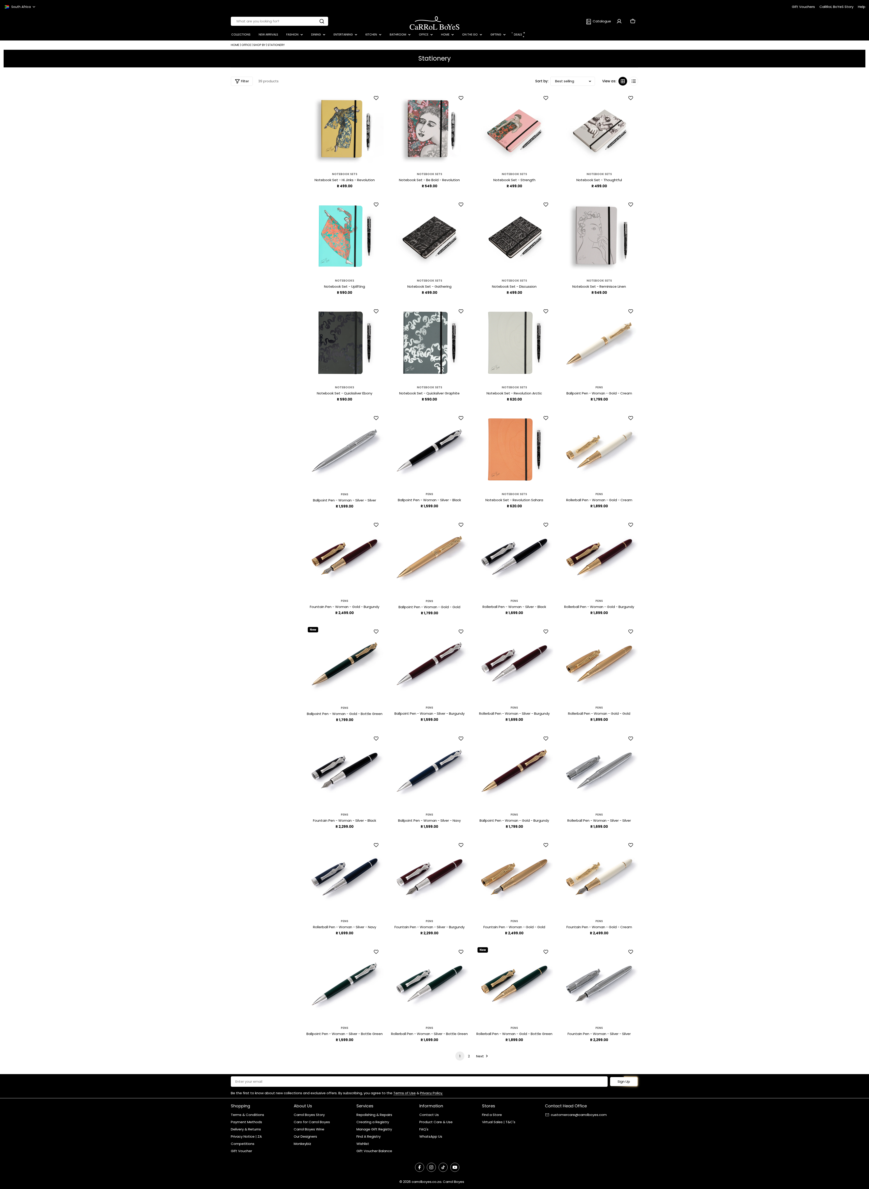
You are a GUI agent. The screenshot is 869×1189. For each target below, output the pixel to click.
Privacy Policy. (431, 1093)
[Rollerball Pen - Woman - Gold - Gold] (599, 664)
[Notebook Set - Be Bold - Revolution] (429, 130)
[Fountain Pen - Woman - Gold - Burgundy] (345, 557)
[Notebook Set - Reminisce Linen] (599, 237)
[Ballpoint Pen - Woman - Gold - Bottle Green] (345, 664)
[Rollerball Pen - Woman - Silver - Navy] (345, 877)
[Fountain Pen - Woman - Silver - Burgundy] (429, 877)
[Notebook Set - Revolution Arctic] (514, 343)
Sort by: (542, 81)
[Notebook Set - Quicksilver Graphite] (429, 343)
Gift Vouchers (803, 6)
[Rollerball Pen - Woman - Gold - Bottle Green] (514, 984)
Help (861, 6)
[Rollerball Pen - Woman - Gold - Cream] (599, 450)
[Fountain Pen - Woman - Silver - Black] (345, 771)
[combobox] (279, 21)
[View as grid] (622, 81)
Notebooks (344, 280)
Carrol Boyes (453, 1181)
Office (246, 45)
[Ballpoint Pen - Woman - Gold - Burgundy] (514, 771)
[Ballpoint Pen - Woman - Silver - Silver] (345, 450)
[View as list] (633, 81)
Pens (599, 387)
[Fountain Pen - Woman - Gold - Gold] (514, 877)
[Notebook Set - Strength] (514, 130)
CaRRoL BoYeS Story (836, 6)
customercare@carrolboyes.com (579, 1114)
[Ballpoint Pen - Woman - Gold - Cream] (599, 343)
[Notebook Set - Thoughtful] (599, 130)
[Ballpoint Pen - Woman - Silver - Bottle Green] (345, 984)
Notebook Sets (344, 174)
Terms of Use (404, 1093)
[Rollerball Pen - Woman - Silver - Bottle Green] (429, 984)
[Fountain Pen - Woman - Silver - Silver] (599, 984)
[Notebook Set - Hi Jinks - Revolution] (345, 130)
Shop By (259, 45)
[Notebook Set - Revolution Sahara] (514, 450)
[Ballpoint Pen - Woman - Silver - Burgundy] (429, 664)
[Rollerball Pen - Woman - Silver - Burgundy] (514, 664)
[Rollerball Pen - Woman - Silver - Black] (514, 557)
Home (235, 45)
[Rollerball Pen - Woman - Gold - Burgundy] (599, 557)
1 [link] (460, 1056)
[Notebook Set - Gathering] (429, 237)
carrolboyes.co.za (426, 1181)
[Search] (322, 21)
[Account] (619, 21)
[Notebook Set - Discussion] (514, 237)
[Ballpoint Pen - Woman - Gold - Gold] (429, 557)
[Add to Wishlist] (376, 97)
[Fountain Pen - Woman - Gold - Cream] (599, 877)
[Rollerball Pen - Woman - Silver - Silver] (599, 771)
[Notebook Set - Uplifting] (345, 237)
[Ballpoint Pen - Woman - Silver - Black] (429, 450)
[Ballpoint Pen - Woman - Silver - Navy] (429, 771)
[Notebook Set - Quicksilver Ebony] (345, 343)
